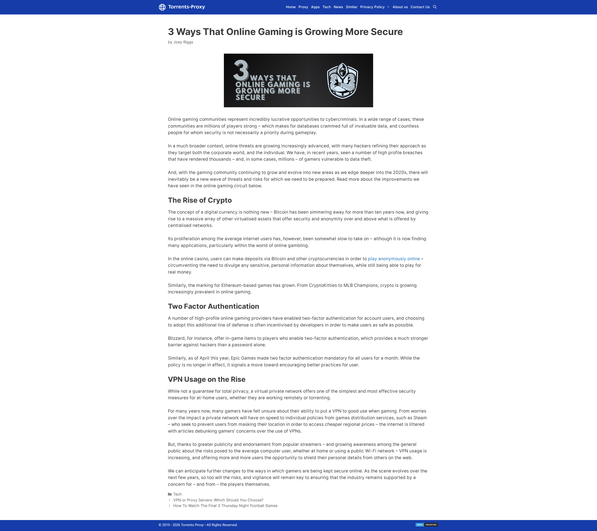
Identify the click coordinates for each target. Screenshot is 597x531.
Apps (315, 7)
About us (400, 7)
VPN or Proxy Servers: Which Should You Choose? (218, 500)
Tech (327, 7)
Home (291, 7)
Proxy (303, 7)
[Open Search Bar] (434, 6)
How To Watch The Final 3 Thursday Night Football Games (225, 505)
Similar (352, 7)
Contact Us (420, 7)
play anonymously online (394, 258)
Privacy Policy (372, 7)
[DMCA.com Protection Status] (426, 526)
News (338, 7)
